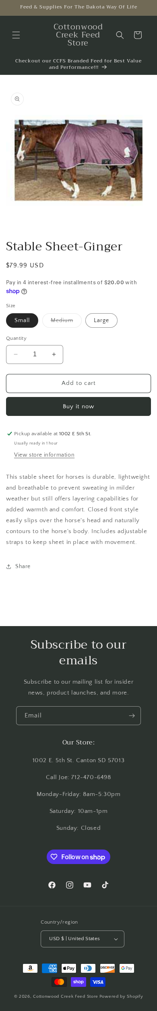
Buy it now (78, 406)
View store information (44, 455)
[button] (16, 35)
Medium (66, 322)
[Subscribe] (131, 715)
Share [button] (23, 566)
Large (101, 320)
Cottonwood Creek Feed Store (65, 996)
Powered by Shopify (121, 996)
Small (22, 320)
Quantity (16, 338)
